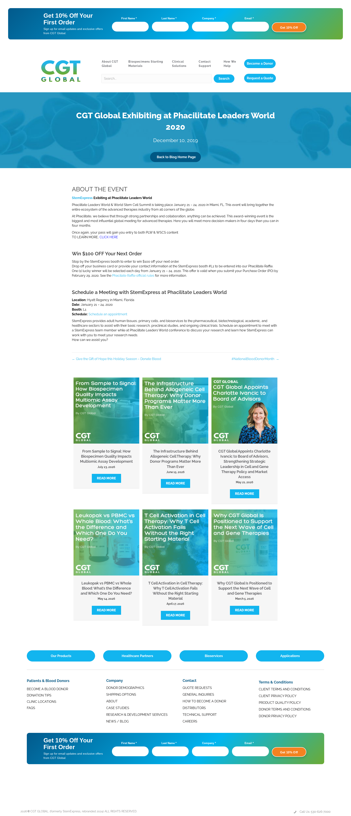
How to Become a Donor (204, 701)
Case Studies (117, 708)
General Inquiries (198, 694)
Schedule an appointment (108, 314)
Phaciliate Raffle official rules (133, 275)
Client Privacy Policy (277, 696)
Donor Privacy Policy (278, 716)
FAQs (31, 708)
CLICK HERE (109, 237)
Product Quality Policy (280, 703)
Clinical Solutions (179, 63)
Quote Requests (197, 688)
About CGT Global (110, 63)
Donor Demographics (125, 688)
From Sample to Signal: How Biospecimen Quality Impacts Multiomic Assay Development (106, 456)
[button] (224, 78)
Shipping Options (121, 694)
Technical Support (200, 715)
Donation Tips (39, 695)
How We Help (230, 63)
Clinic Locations (41, 702)
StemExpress (82, 198)
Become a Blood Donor (47, 689)
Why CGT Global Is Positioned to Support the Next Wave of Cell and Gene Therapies (244, 588)
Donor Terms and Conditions (285, 709)
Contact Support (205, 63)
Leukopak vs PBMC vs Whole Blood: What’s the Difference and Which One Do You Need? (106, 588)
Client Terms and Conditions (284, 689)
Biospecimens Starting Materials (145, 63)
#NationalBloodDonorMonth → (255, 359)
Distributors (194, 708)
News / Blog (117, 721)
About (112, 701)
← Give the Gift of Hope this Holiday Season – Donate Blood (116, 359)
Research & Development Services (137, 715)
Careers (190, 721)
